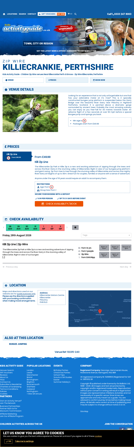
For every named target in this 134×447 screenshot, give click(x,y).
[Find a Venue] (64, 43)
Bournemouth (33, 384)
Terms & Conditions (9, 389)
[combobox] (105, 235)
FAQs (2, 379)
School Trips (59, 375)
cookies (98, 436)
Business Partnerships (10, 408)
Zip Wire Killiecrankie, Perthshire (89, 74)
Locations (12, 14)
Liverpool (31, 389)
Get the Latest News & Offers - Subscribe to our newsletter (66, 51)
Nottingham (32, 391)
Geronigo (66, 28)
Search (22, 14)
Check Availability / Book (59, 203)
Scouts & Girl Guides (63, 377)
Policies (3, 391)
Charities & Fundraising (10, 386)
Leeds (29, 372)
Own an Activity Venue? (11, 401)
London (30, 370)
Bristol (29, 377)
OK (8, 441)
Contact (32, 14)
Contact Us (5, 382)
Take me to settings (24, 441)
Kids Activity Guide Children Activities (26, 28)
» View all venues (34, 393)
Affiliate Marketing (11, 415)
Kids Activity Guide (11, 74)
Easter (57, 379)
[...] (4, 257)
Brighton (31, 382)
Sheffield (31, 386)
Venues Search (7, 370)
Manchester (32, 375)
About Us (4, 377)
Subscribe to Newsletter (11, 384)
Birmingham (32, 379)
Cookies (3, 393)
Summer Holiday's (62, 382)
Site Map (84, 411)
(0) (71, 14)
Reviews (3, 375)
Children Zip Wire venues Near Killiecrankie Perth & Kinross (47, 74)
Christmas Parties (62, 372)
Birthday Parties (61, 370)
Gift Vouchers (51, 14)
